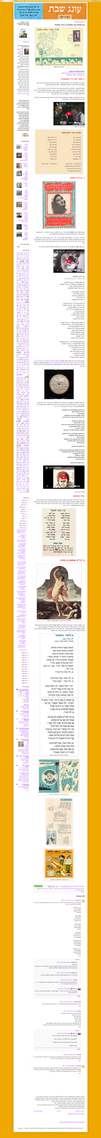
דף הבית (58, 1111)
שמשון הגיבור (81, 890)
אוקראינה (24, 263)
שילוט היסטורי (25, 474)
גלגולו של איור (24, 297)
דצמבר (24, 650)
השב (80, 956)
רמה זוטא (21, 464)
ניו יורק (27, 409)
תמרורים (24, 490)
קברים (21, 456)
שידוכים (21, 472)
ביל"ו (28, 283)
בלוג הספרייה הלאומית (25, 719)
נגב (28, 408)
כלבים (25, 379)
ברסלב (27, 292)
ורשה (17, 331)
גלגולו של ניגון (22, 300)
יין (19, 369)
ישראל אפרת (66, 505)
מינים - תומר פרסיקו (25, 766)
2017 (25, 662)
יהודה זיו (25, 359)
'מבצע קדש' (48, 88)
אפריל (24, 511)
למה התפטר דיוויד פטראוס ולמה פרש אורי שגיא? (21, 578)
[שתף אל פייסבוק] (50, 886)
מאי (25, 514)
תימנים (27, 488)
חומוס (27, 340)
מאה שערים (19, 385)
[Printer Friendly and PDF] (38, 886)
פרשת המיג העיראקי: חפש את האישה (25, 147)
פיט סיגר (22, 437)
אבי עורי (27, 252)
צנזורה (20, 452)
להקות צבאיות (25, 384)
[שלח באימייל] (54, 886)
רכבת (20, 462)
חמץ (28, 348)
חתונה (27, 354)
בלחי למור (61, 888)
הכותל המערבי (20, 319)
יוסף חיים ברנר (19, 364)
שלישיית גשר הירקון (24, 483)
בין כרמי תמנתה (67, 888)
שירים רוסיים (20, 479)
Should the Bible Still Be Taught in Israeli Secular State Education (25, 696)
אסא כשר (23, 273)
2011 (25, 500)
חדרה (20, 338)
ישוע (23, 377)
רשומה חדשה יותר (79, 1111)
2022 (25, 673)
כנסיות (18, 379)
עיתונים (23, 428)
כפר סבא (25, 380)
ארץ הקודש (25, 278)
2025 (25, 680)
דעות (20, 316)
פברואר (24, 507)
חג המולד (27, 338)
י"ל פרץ (18, 357)
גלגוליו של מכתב (20, 302)
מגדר (24, 387)
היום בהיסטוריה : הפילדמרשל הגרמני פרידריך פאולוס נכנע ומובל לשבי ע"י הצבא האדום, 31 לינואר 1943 (23, 777)
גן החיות (24, 304)
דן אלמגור (56, 888)
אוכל (27, 261)
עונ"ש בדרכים (25, 426)
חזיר (21, 340)
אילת (23, 264)
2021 (25, 671)
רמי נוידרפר (26, 465)
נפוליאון (20, 411)
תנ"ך (76, 890)
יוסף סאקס (24, 366)
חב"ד (21, 336)
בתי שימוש (23, 296)
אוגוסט (24, 521)
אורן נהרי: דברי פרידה (25, 185)
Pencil (82, 892)
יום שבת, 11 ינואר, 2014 (67, 980)
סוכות (17, 417)
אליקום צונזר (19, 270)
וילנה (22, 331)
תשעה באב (23, 492)
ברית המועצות (22, 290)
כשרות (18, 380)
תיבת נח (21, 486)
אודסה (20, 259)
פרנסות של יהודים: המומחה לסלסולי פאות (21, 632)
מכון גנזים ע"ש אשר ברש (25, 712)
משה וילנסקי (39, 888)
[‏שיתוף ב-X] (51, 886)
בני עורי (22, 287)
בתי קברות (19, 294)
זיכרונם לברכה (24, 335)
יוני (25, 516)
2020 (25, 669)
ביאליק (27, 282)
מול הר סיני (45, 888)
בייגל (20, 282)
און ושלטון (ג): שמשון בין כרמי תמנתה (22, 637)
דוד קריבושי (58, 406)
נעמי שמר (26, 411)
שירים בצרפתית (20, 478)
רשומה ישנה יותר (38, 1111)
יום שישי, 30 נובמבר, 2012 (70, 1011)
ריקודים (27, 462)
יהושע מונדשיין (19, 361)
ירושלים (19, 375)
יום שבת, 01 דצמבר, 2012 (63, 962)
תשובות (77, 959)
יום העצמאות (24, 362)
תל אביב (19, 488)
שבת (21, 469)
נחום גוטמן (22, 408)
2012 (25, 502)
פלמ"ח (27, 439)
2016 (25, 660)
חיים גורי (18, 343)
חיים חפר (24, 345)
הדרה (28, 319)
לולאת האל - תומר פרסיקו (24, 756)
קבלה (27, 456)
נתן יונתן (18, 415)
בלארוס (27, 285)
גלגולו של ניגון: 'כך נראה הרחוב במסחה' (21, 588)
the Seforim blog (24, 728)
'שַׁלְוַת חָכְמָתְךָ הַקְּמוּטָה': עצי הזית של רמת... (22, 545)
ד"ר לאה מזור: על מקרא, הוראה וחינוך (23, 690)
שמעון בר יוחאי (25, 485)
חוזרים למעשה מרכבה (23, 786)
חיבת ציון (21, 341)
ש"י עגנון (21, 467)
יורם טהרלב (19, 367)
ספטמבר (23, 523)
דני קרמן (26, 704)
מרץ (25, 509)
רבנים (22, 459)
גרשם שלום (25, 307)
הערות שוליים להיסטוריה (25, 785)
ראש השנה (26, 457)
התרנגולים (20, 330)
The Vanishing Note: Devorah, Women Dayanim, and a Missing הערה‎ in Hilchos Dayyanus (24, 732)
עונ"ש (21, 425)
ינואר (24, 504)
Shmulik (78, 1065)
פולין (24, 435)
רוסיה (20, 461)
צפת (21, 454)
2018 (25, 664)
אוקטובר (23, 525)
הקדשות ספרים (24, 328)
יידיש (25, 369)
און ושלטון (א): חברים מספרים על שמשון (73, 73)
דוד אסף (75, 988)
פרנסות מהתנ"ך (20, 441)
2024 (25, 678)
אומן (17, 261)
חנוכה (23, 348)
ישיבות (17, 377)
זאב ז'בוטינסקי (22, 333)
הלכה (25, 321)
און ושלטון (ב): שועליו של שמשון (76, 75)
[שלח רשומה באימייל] (57, 886)
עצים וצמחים (20, 433)
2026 (25, 683)
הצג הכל (27, 790)
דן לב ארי (24, 314)
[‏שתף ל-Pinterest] (48, 886)
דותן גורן (24, 310)
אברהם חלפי (26, 256)
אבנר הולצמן (23, 254)
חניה (17, 348)
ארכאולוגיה (20, 277)
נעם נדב (20, 409)
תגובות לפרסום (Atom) (74, 1114)
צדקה (25, 450)
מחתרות (18, 391)
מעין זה (18, 399)
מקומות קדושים (23, 403)
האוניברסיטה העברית (24, 317)
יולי (25, 518)
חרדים (26, 352)
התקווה (27, 330)
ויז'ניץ (28, 331)
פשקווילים (26, 449)
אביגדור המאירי (19, 252)
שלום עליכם (22, 481)
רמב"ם (27, 464)
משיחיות (21, 406)
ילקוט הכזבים (26, 371)
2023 (25, 676)
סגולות (25, 417)
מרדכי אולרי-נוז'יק (55, 237)
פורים (18, 435)
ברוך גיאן (19, 289)
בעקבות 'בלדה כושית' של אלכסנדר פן (22, 642)
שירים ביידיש (20, 476)
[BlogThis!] (53, 886)
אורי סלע (43, 402)
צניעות (27, 454)
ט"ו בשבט (21, 354)
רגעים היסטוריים (24, 773)
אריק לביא (74, 888)
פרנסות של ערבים (24, 447)
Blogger (20, 1128)
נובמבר (24, 527)
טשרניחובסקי (25, 357)
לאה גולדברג (22, 382)
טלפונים (27, 356)
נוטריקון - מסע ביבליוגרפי (25, 740)
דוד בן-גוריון (19, 309)
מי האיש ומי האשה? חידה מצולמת (22, 536)
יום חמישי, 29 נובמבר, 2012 (67, 1001)
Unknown (78, 900)
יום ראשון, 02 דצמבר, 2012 (69, 1065)
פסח (17, 439)
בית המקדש (21, 283)
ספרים (27, 423)
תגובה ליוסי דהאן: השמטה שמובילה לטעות (24, 760)
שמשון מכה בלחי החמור (65, 620)
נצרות (27, 413)
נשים (21, 413)
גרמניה (21, 305)
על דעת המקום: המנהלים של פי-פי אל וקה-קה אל (21, 572)
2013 (25, 653)
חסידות (23, 350)
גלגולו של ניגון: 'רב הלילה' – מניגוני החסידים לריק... (21, 563)
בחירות (21, 280)
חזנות (27, 341)
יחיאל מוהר (51, 888)
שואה (27, 471)
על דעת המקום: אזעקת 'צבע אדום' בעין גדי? (22, 627)
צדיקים (18, 449)
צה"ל (20, 450)
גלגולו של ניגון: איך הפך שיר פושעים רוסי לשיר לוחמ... (21, 531)
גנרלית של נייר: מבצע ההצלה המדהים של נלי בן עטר (24, 723)
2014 (25, 655)
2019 (25, 666)
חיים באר (26, 343)
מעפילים (25, 401)
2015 (25, 657)
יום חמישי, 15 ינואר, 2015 (64, 988)
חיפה (21, 347)
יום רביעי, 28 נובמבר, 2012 (68, 900)
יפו (17, 372)
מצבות (18, 401)
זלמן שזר (27, 336)
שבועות (27, 469)
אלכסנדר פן (24, 271)
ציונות (27, 452)
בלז (21, 285)
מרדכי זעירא (26, 404)
